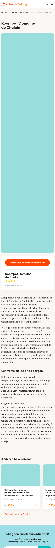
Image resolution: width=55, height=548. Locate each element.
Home (4, 12)
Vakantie (16, 3)
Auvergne (24, 12)
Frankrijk (13, 12)
